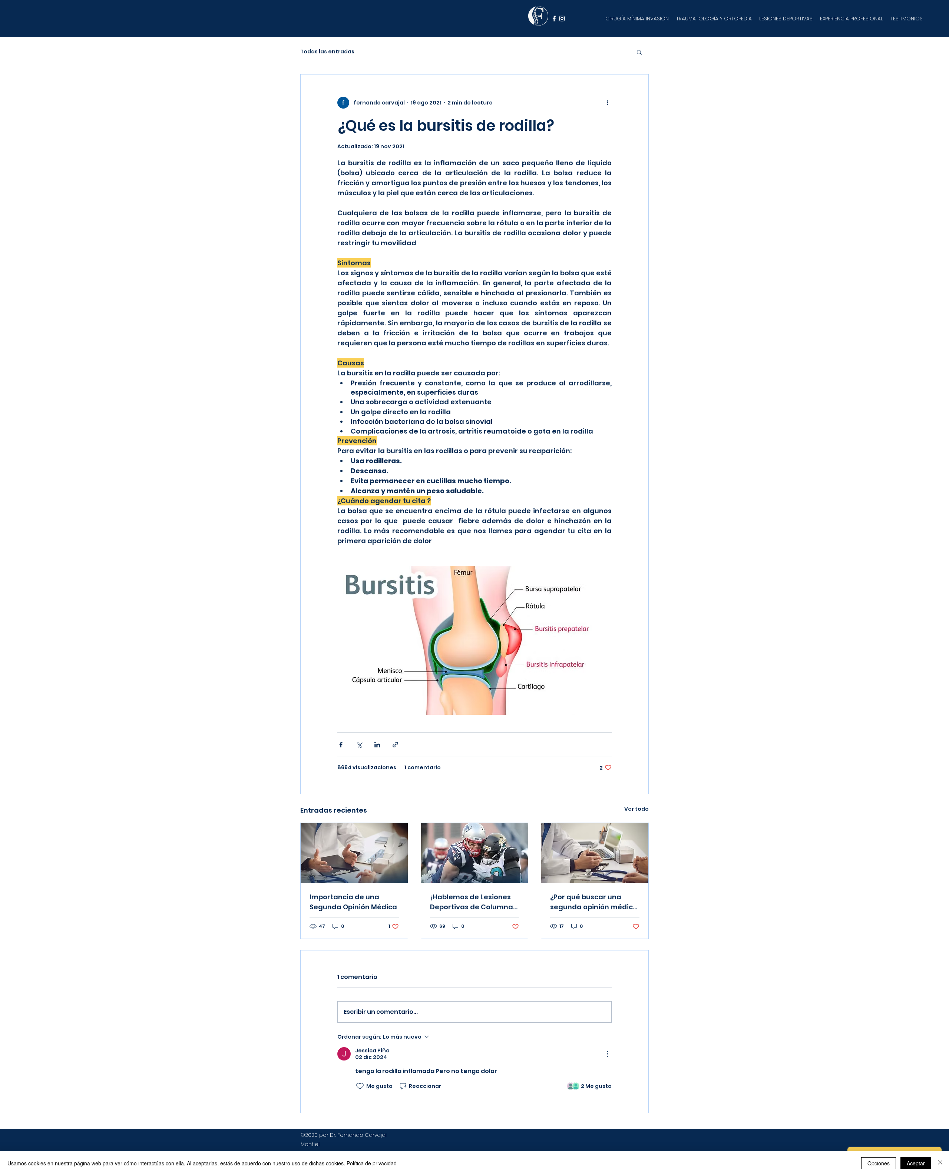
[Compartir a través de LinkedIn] (377, 744)
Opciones (878, 1163)
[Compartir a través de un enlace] (395, 744)
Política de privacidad (372, 1163)
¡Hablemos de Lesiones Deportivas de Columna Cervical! (471, 902)
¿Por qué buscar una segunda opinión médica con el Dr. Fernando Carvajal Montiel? (594, 902)
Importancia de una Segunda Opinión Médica (353, 902)
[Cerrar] (940, 1163)
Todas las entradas (327, 51)
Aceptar (916, 1163)
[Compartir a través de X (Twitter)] (359, 744)
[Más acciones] (607, 102)
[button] (639, 52)
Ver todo (636, 809)
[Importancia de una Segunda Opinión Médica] (354, 853)
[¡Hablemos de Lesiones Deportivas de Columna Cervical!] (474, 853)
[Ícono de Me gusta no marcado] (360, 1086)
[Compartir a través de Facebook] (340, 744)
